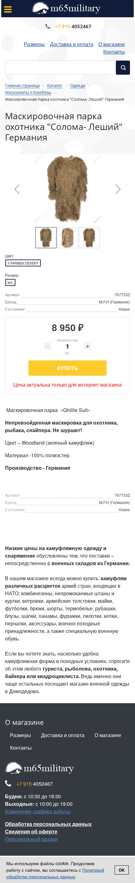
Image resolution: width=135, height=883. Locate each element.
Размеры (34, 44)
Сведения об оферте (31, 831)
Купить (67, 368)
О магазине (111, 44)
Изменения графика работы (38, 811)
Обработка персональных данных (48, 823)
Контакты (114, 51)
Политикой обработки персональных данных (55, 873)
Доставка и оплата (71, 44)
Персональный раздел (31, 839)
